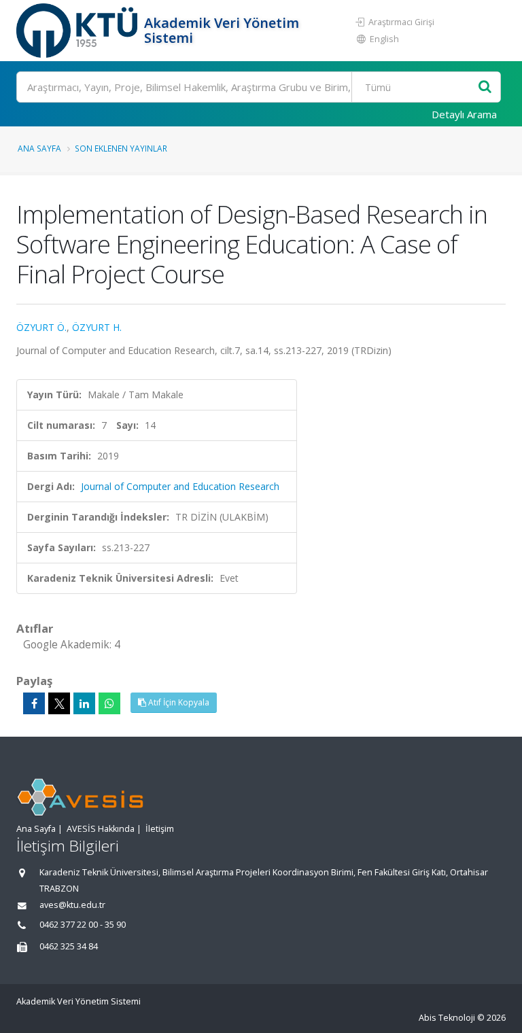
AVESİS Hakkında (101, 829)
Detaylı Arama (464, 114)
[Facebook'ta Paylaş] (34, 703)
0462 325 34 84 (68, 946)
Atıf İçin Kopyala (177, 702)
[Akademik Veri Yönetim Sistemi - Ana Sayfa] (78, 30)
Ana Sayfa (39, 148)
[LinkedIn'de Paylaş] (84, 703)
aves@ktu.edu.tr (72, 905)
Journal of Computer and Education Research (180, 486)
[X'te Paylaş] (59, 703)
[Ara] (485, 87)
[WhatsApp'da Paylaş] (109, 703)
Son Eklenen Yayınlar (121, 148)
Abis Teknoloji (447, 1017)
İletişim (159, 829)
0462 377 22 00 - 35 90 (82, 924)
